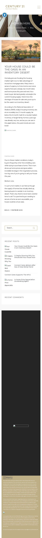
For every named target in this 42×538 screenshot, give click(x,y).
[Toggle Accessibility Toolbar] (4, 14)
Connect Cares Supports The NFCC (18, 275)
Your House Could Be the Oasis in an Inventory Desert (20, 69)
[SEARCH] (34, 228)
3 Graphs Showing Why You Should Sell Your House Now (24, 256)
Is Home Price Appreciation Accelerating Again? (24, 280)
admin (21, 210)
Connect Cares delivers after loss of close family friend (24, 266)
